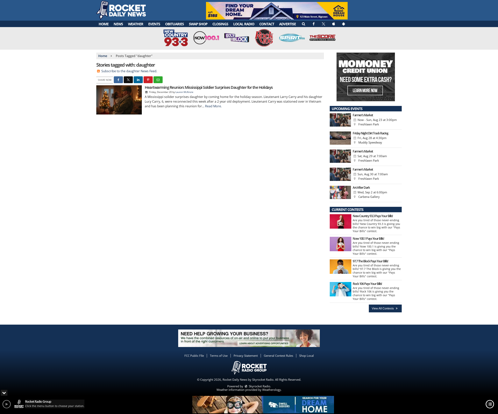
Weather (135, 24)
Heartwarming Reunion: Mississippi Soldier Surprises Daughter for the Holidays (209, 87)
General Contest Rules (278, 356)
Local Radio (243, 24)
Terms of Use (219, 356)
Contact (266, 24)
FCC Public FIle (194, 356)
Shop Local (306, 356)
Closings (220, 24)
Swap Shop (198, 24)
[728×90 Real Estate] (263, 404)
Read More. (213, 106)
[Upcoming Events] (340, 120)
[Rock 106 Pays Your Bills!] (340, 289)
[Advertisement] (277, 10)
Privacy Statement (246, 356)
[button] (303, 23)
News (118, 24)
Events (154, 24)
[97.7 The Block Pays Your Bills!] (340, 266)
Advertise (287, 24)
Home (104, 24)
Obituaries (174, 24)
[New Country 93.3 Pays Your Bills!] (340, 221)
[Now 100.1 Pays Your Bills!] (340, 244)
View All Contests (383, 308)
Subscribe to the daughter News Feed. (129, 71)
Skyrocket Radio (259, 386)
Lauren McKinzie (184, 92)
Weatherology (271, 390)
